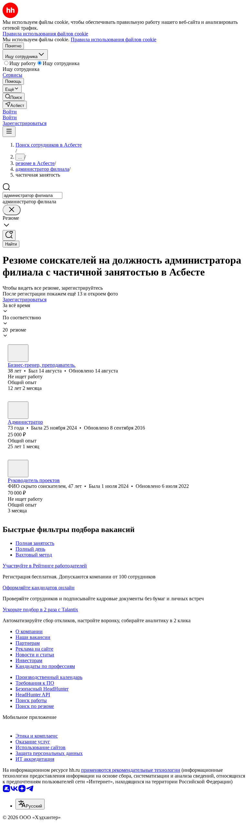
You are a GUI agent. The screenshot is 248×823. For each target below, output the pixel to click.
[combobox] (32, 195)
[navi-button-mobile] (9, 131)
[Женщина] (18, 410)
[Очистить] (12, 210)
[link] (14, 97)
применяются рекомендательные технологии (130, 770)
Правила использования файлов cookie (113, 39)
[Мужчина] (18, 353)
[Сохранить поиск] (9, 235)
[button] (10, 111)
